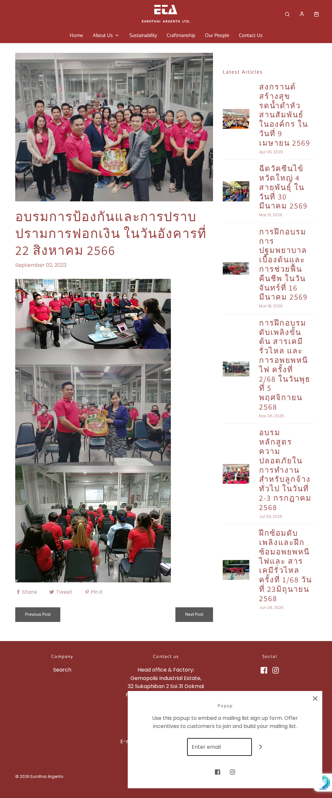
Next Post (194, 614)
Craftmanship (181, 35)
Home (76, 35)
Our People (217, 35)
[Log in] (302, 14)
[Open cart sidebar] (316, 14)
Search (62, 669)
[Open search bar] (287, 14)
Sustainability (143, 35)
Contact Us (251, 35)
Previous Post (38, 614)
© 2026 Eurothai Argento (39, 776)
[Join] (261, 747)
